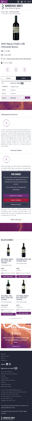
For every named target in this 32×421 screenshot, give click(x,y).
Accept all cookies (16, 195)
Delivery (3, 382)
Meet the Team (5, 356)
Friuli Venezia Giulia (14, 12)
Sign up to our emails (7, 368)
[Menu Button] (4, 1)
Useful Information (6, 384)
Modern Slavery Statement (8, 380)
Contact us (16, 346)
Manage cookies (16, 204)
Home (2, 12)
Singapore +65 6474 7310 (8, 400)
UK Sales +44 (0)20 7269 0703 (9, 394)
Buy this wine (8, 276)
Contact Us (4, 360)
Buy (27, 97)
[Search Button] (25, 1)
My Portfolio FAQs (6, 386)
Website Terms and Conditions (9, 374)
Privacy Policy (4, 378)
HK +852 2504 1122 (6, 398)
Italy (7, 12)
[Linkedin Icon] (7, 364)
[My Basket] (21, 1)
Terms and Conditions (7, 371)
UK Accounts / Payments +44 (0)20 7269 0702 (14, 392)
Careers (3, 358)
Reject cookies (16, 200)
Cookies (3, 376)
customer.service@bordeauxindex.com (11, 390)
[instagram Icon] (10, 364)
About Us (3, 354)
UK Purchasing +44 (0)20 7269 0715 (11, 396)
